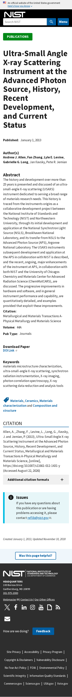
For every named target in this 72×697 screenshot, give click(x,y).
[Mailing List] (7, 619)
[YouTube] (41, 607)
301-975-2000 (10, 593)
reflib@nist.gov (38, 518)
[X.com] (7, 607)
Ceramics (31, 401)
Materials (16, 401)
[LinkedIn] (24, 607)
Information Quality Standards (48, 676)
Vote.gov (62, 683)
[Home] (14, 14)
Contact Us (27, 599)
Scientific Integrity (14, 676)
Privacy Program (52, 652)
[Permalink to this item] (21, 153)
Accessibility (31, 652)
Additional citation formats (28, 480)
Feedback (43, 631)
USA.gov (49, 683)
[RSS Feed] (58, 607)
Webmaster (9, 599)
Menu (63, 21)
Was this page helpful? (35, 555)
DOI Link (8, 350)
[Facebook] (16, 607)
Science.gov (33, 683)
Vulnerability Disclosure (50, 660)
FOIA (33, 668)
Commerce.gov (13, 683)
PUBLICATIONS (18, 37)
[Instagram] (32, 607)
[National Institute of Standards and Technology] (30, 573)
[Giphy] (49, 607)
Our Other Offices (45, 599)
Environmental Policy (51, 668)
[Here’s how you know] (36, 4)
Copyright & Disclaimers (18, 660)
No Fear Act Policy (15, 668)
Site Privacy (14, 652)
